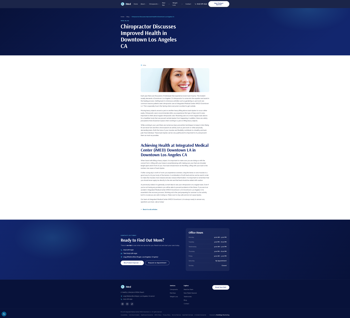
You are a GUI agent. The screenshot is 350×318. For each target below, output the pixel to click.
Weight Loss (175, 4)
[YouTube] (127, 304)
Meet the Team (188, 289)
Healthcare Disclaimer (147, 315)
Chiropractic (153, 4)
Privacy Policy (166, 315)
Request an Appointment (157, 263)
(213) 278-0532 (128, 250)
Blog (128, 16)
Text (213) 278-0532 (130, 253)
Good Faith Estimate (187, 315)
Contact (188, 4)
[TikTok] (132, 304)
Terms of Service (176, 315)
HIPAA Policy (157, 315)
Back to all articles (150, 209)
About (143, 4)
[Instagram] (122, 304)
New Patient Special (218, 3)
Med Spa (163, 4)
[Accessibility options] (4, 314)
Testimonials (188, 296)
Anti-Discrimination (134, 315)
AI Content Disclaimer (200, 315)
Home (136, 4)
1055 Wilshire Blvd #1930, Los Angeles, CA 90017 (140, 257)
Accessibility (124, 315)
